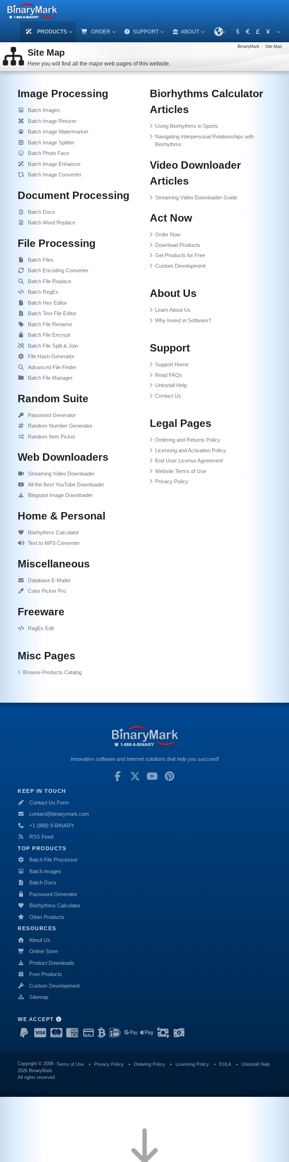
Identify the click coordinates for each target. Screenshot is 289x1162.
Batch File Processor (53, 860)
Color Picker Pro (47, 591)
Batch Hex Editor (47, 303)
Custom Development (180, 266)
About (189, 32)
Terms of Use (70, 1064)
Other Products (46, 917)
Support (145, 32)
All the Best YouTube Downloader (66, 484)
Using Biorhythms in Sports (186, 126)
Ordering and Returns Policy (187, 440)
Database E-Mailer (49, 580)
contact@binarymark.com (59, 814)
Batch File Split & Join (53, 346)
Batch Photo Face (48, 153)
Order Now (167, 234)
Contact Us (168, 396)
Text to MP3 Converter (54, 543)
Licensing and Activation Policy (190, 450)
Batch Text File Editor (52, 313)
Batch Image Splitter (51, 142)
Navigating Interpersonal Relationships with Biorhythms (204, 140)
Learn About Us (173, 310)
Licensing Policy (192, 1064)
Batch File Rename (50, 324)
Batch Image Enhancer (54, 164)
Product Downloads (51, 963)
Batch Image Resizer (52, 121)
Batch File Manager (50, 378)
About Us (39, 940)
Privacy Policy (171, 481)
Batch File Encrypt (49, 335)
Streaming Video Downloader (61, 474)
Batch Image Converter (54, 175)
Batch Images (44, 110)
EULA (225, 1064)
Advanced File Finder (52, 367)
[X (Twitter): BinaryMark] (135, 776)
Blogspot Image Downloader (60, 495)
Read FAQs (168, 375)
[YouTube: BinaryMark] (152, 776)
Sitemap (38, 997)
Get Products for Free (180, 255)
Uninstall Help (171, 385)
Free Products (45, 974)
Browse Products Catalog (52, 672)
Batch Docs (41, 212)
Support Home (172, 364)
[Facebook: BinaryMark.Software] (118, 776)
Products (51, 32)
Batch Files (41, 260)
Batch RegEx (43, 292)
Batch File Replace (49, 281)
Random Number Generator (60, 426)
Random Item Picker (51, 437)
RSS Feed (41, 837)
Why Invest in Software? (183, 320)
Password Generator (52, 415)
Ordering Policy (149, 1064)
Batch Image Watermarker (58, 132)
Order (100, 32)
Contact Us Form (49, 803)
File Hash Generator (51, 356)
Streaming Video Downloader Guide (196, 197)
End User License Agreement (189, 461)
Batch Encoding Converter (58, 270)
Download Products (177, 245)
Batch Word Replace (51, 222)
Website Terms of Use (180, 471)
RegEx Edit (41, 628)
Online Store (43, 951)
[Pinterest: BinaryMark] (169, 776)
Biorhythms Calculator (53, 532)
